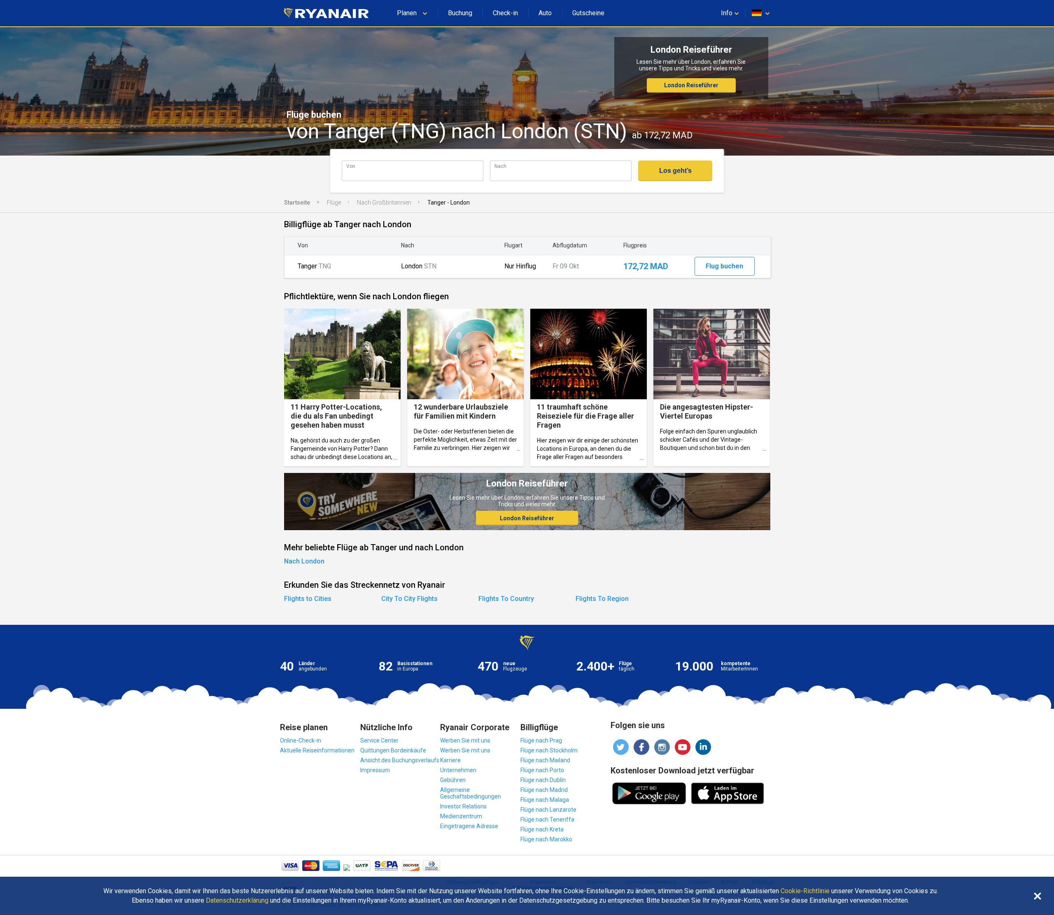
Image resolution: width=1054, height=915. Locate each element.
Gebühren (453, 780)
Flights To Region (602, 599)
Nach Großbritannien (384, 202)
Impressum (375, 770)
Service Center (379, 740)
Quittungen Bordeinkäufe (393, 750)
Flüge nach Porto (542, 770)
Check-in (505, 13)
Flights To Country (506, 599)
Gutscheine (588, 13)
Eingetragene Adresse (469, 826)
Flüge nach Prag (541, 740)
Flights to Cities (307, 599)
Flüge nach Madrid (544, 790)
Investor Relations (463, 806)
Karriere (450, 760)
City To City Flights (409, 599)
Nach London (304, 561)
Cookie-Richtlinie (805, 891)
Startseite (297, 202)
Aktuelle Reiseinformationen (317, 750)
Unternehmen (458, 770)
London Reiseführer (691, 85)
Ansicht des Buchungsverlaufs (399, 760)
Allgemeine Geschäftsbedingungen (470, 793)
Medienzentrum (461, 816)
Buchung (460, 13)
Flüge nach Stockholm (549, 750)
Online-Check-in (300, 740)
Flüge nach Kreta (542, 829)
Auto (545, 13)
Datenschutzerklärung (237, 900)
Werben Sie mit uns (465, 740)
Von (350, 166)
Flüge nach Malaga (544, 799)
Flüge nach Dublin (543, 780)
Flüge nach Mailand (545, 760)
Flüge (334, 202)
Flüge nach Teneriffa (547, 819)
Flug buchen (724, 266)
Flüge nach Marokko (546, 839)
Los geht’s (675, 170)
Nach (500, 166)
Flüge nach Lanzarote (548, 809)
